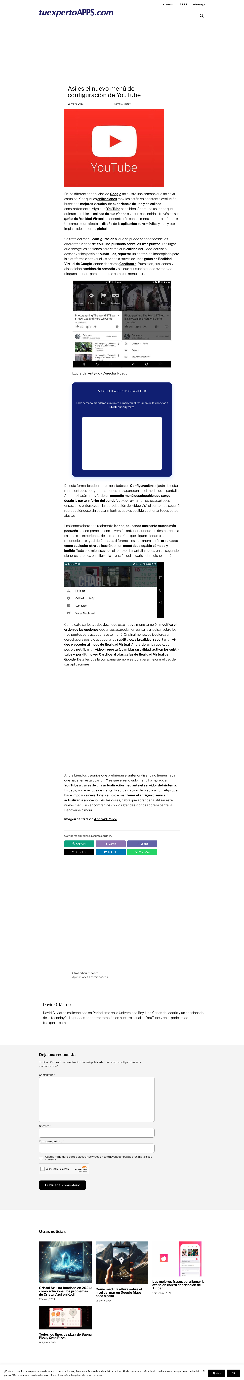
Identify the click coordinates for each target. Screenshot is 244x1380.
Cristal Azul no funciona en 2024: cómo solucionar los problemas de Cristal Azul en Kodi (65, 1291)
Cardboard (127, 264)
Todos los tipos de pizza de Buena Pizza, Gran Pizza (65, 1336)
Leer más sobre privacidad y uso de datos (80, 1375)
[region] (122, 1372)
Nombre (45, 1126)
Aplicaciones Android (85, 977)
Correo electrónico (51, 1141)
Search (201, 15)
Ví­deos (103, 977)
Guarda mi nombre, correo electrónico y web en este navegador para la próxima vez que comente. (98, 1158)
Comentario (47, 1075)
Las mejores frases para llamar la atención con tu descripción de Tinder (178, 1285)
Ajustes (217, 1373)
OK (233, 1373)
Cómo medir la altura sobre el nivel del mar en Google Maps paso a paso (119, 1292)
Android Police (105, 819)
